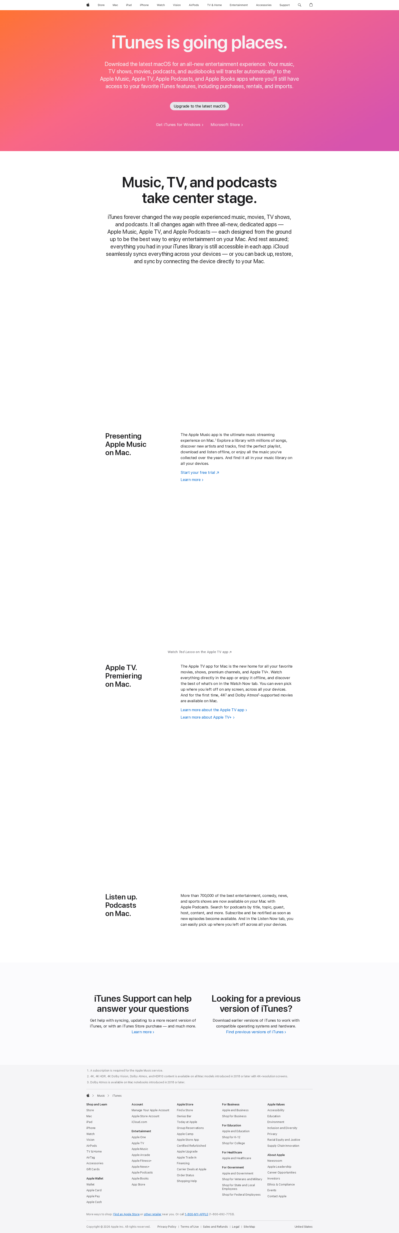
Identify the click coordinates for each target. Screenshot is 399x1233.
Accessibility (275, 1110)
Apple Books (140, 1178)
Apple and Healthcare (236, 1158)
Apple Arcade (141, 1155)
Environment (275, 1122)
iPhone (91, 1128)
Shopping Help (187, 1181)
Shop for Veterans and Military (242, 1179)
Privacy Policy (166, 1226)
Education (274, 1116)
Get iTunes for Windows (178, 124)
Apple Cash (94, 1202)
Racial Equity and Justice (283, 1139)
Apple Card (94, 1190)
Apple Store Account (145, 1116)
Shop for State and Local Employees (238, 1187)
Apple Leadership (279, 1166)
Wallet (90, 1184)
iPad (89, 1122)
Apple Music (140, 1149)
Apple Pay (93, 1196)
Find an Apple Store (126, 1214)
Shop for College (233, 1143)
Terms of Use (189, 1226)
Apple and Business (235, 1110)
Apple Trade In (186, 1157)
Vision (90, 1139)
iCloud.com (139, 1122)
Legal (235, 1226)
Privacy (272, 1134)
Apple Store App (188, 1139)
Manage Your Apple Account (150, 1110)
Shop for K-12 (231, 1137)
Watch (90, 1134)
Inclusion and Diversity (282, 1128)
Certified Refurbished (191, 1145)
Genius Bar (184, 1116)
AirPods (91, 1145)
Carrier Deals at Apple (191, 1169)
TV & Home (94, 1151)
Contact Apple (276, 1196)
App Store (138, 1184)
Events (271, 1190)
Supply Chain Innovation (283, 1145)
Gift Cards (93, 1169)
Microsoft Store (225, 124)
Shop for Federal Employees (241, 1194)
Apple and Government (237, 1173)
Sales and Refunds (215, 1226)
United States (304, 1226)
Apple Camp (185, 1134)
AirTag (90, 1157)
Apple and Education (236, 1131)
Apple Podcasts (142, 1172)
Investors (273, 1178)
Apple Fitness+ (142, 1160)
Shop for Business (234, 1116)
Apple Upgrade (187, 1151)
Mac (89, 1116)
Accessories (94, 1163)
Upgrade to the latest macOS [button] (200, 106)
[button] (299, 5)
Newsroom (274, 1160)
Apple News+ (141, 1166)
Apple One (139, 1137)
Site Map (249, 1226)
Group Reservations (190, 1128)
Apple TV (138, 1143)
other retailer (152, 1214)
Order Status (185, 1175)
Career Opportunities (281, 1172)
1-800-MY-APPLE (196, 1214)
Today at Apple (187, 1122)
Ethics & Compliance (281, 1184)
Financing (183, 1163)
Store (90, 1110)
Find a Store (185, 1110)
